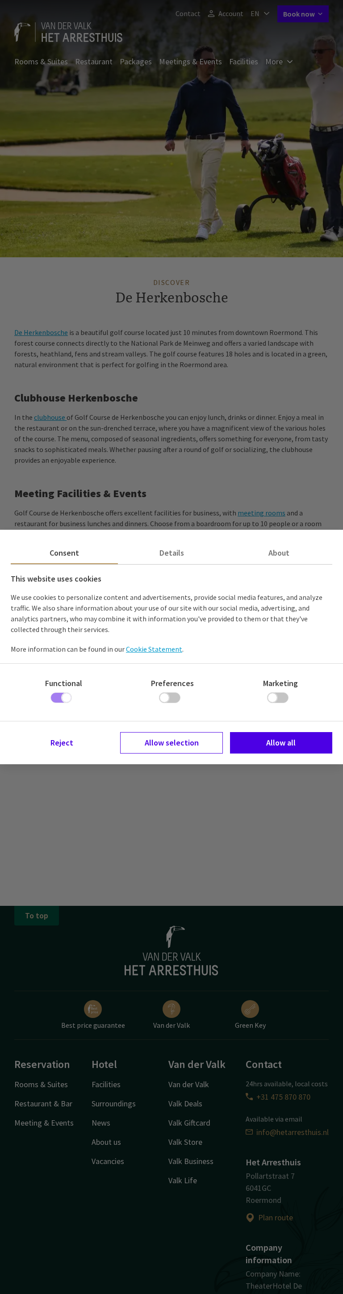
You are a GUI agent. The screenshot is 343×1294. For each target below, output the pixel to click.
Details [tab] (171, 553)
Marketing (280, 683)
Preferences (172, 683)
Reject (61, 742)
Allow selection (172, 742)
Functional (63, 683)
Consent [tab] (64, 553)
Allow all (281, 742)
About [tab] (278, 553)
